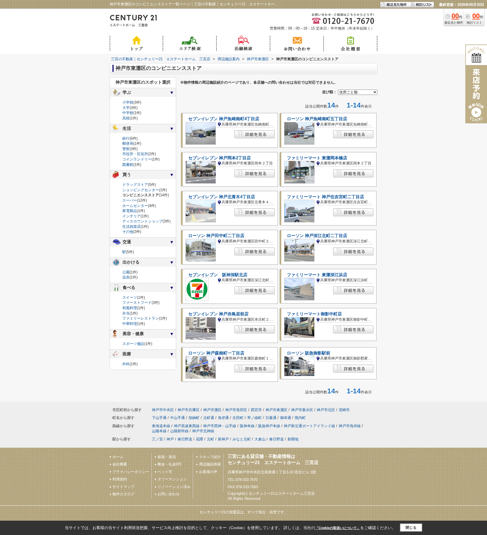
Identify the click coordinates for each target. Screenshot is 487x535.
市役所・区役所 (135, 154)
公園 (126, 272)
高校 (126, 118)
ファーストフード (137, 302)
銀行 (126, 138)
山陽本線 (159, 431)
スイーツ (129, 297)
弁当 (126, 313)
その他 (127, 231)
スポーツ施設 (133, 344)
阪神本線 (247, 426)
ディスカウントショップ (142, 221)
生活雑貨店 (131, 226)
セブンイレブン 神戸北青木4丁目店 (221, 197)
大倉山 (259, 439)
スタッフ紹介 (210, 457)
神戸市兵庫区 (189, 410)
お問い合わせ (169, 494)
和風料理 (129, 308)
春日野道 (185, 439)
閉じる (411, 527)
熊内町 (300, 418)
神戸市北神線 (203, 431)
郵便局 (127, 143)
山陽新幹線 (179, 431)
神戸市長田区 (236, 410)
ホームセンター (135, 206)
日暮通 (270, 418)
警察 (126, 149)
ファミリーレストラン (140, 318)
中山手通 (177, 418)
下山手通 (159, 418)
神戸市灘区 (212, 410)
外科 (126, 364)
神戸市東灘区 (276, 410)
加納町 (194, 418)
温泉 (126, 277)
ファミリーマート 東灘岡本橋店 (317, 158)
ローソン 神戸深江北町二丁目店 (317, 235)
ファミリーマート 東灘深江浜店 (317, 275)
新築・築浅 (167, 457)
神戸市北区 (326, 410)
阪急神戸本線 (269, 426)
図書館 (127, 164)
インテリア (131, 216)
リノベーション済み (174, 487)
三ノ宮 (157, 439)
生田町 (238, 418)
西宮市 (256, 410)
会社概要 (119, 464)
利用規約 (119, 479)
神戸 (170, 439)
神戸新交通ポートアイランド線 (309, 426)
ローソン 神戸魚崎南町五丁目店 (317, 119)
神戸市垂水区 (302, 410)
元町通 (208, 418)
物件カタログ (123, 494)
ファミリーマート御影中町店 (314, 314)
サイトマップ (123, 487)
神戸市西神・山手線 (219, 426)
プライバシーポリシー (130, 472)
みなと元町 (242, 439)
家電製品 (129, 211)
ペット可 (165, 472)
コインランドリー (137, 159)
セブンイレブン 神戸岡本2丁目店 (219, 158)
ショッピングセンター (140, 190)
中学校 (127, 113)
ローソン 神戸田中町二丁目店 (216, 235)
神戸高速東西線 (187, 426)
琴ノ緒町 (254, 418)
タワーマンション (172, 479)
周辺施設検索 (210, 464)
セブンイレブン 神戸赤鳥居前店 (218, 314)
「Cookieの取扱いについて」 (337, 528)
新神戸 (223, 439)
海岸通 (223, 418)
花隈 (199, 439)
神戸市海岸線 (350, 426)
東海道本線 (161, 426)
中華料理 (129, 324)
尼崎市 (344, 410)
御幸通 (285, 418)
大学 (126, 108)
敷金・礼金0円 (169, 464)
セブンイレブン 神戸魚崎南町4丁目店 (223, 119)
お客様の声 (208, 472)
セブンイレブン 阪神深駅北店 (217, 275)
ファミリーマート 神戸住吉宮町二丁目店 (325, 197)
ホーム (117, 457)
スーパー (129, 200)
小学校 (127, 102)
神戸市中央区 (163, 410)
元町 (210, 439)
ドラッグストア (135, 184)
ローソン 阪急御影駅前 (308, 353)
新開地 (292, 439)
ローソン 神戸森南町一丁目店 (216, 353)
